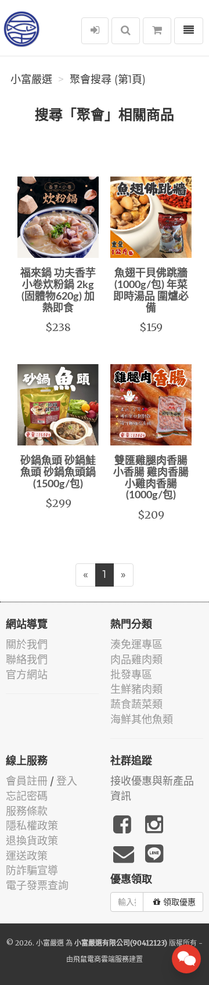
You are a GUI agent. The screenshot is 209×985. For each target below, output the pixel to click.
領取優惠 (179, 902)
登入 (66, 781)
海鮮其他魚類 (141, 719)
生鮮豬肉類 (136, 689)
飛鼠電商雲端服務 (101, 959)
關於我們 (27, 644)
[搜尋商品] (125, 30)
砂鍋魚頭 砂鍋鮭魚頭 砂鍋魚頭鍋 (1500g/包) (58, 473)
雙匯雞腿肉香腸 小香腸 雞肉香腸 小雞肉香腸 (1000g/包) (151, 478)
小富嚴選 (31, 79)
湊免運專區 (136, 644)
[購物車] (157, 30)
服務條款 (27, 811)
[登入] (95, 30)
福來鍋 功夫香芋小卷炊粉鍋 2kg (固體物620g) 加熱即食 (58, 290)
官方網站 (27, 674)
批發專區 (131, 674)
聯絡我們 (27, 659)
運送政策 (27, 855)
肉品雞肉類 (136, 659)
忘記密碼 (27, 796)
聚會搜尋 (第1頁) (108, 79)
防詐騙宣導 (32, 870)
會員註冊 (27, 781)
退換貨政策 (32, 840)
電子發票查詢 (37, 885)
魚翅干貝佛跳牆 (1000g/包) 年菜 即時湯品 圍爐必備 (151, 290)
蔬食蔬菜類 (136, 704)
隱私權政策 (32, 825)
